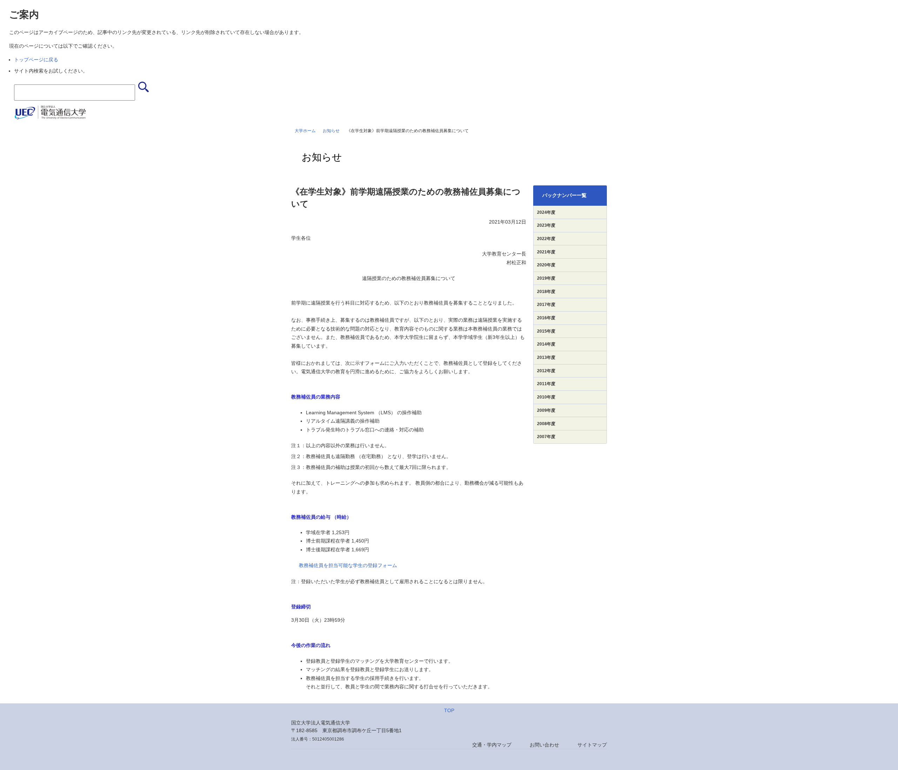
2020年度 (546, 265)
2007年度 (546, 436)
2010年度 (546, 397)
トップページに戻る (36, 59)
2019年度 (546, 278)
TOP (449, 710)
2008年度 (546, 423)
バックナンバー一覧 (564, 195)
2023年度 (546, 225)
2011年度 (546, 383)
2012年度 (546, 370)
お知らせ (331, 130)
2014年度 (546, 344)
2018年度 (546, 291)
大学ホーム (305, 130)
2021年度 (546, 252)
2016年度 (546, 317)
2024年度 (546, 212)
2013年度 (546, 357)
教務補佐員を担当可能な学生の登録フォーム (348, 565)
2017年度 (546, 304)
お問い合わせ (544, 745)
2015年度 (546, 331)
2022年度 (546, 238)
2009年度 (546, 410)
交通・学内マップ (491, 745)
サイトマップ (592, 745)
